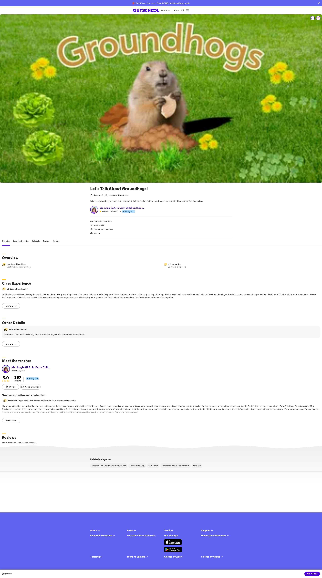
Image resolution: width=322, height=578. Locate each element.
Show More (11, 306)
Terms (181, 3)
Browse (164, 10)
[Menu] (187, 10)
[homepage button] (146, 10)
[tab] (6, 241)
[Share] (312, 18)
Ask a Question (32, 387)
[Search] (183, 10)
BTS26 (165, 3)
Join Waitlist (312, 574)
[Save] (318, 18)
